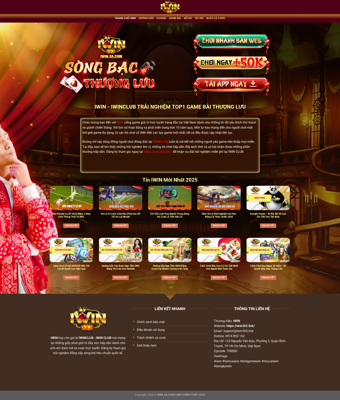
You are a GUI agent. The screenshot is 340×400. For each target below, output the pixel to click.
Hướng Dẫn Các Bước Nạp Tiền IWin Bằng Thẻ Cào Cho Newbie (121, 267)
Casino (161, 18)
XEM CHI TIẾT (71, 226)
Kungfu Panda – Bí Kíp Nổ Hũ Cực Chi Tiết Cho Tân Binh (268, 215)
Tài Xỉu (199, 18)
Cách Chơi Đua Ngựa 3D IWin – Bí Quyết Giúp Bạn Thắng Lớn (268, 267)
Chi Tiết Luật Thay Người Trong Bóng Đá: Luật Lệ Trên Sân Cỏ (169, 215)
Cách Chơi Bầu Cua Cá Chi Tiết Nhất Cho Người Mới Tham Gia (219, 267)
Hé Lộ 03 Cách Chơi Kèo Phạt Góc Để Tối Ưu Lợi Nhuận (120, 215)
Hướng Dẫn (146, 18)
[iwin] (170, 7)
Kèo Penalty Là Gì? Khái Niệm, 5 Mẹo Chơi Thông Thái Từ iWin (71, 215)
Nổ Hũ (188, 18)
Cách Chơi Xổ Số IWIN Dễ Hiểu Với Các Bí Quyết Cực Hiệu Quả (71, 267)
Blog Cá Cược (215, 18)
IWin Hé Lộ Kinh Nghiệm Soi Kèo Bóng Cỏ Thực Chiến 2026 (219, 215)
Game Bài (175, 18)
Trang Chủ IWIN (125, 18)
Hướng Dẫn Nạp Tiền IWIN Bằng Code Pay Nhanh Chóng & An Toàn (170, 267)
